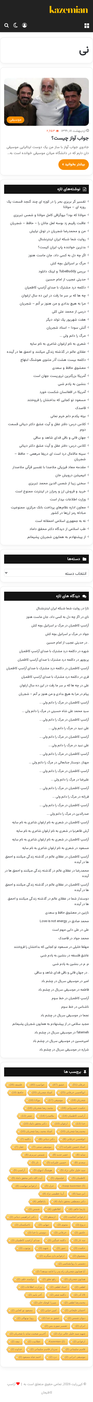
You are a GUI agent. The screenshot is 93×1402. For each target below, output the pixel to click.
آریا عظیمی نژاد (53, 1193)
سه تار (79, 1240)
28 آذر (79, 1294)
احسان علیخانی (75, 1310)
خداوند (16, 1349)
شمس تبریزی (34, 1154)
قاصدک (80, 408)
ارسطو (50, 1216)
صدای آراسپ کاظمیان (25, 1240)
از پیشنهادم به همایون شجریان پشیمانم (56, 537)
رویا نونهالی (25, 1318)
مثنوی (63, 1224)
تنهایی (44, 1224)
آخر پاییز (35, 1294)
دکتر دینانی (47, 1139)
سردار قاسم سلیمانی (43, 1349)
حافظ (18, 1092)
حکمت (79, 1248)
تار (35, 1162)
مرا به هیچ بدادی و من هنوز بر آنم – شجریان (53, 303)
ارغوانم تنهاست (26, 1185)
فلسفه (16, 1084)
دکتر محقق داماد (35, 1123)
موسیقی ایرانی (75, 1357)
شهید (43, 1248)
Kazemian (57, 1341)
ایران (80, 1325)
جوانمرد (37, 1084)
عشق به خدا (50, 1318)
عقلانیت (34, 1341)
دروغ (80, 1224)
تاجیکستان (22, 1224)
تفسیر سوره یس (56, 1325)
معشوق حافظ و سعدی (69, 368)
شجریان (78, 1100)
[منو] (86, 26)
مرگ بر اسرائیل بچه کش (68, 263)
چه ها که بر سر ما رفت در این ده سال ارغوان (53, 295)
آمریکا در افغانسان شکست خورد (63, 392)
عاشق (80, 1232)
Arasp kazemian (73, 1185)
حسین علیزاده (56, 1162)
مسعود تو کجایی (22, 1310)
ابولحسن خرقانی (74, 1139)
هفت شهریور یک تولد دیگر (66, 319)
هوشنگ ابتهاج (43, 1170)
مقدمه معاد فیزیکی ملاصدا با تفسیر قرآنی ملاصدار (49, 467)
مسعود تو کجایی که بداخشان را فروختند (56, 400)
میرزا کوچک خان (45, 1302)
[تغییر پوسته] (15, 26)
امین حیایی (49, 1310)
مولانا (34, 1100)
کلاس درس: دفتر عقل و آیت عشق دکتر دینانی (52, 445)
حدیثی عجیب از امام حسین (66, 279)
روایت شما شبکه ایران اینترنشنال (62, 239)
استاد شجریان (42, 1092)
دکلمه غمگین (57, 1240)
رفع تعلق (49, 1279)
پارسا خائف (77, 1209)
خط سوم (58, 998)
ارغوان (61, 1123)
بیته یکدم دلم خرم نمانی (68, 416)
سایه (80, 1154)
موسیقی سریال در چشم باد (60, 981)
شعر (26, 1115)
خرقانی (60, 1232)
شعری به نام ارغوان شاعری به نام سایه (58, 344)
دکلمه (25, 1139)
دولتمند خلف (25, 1279)
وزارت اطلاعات (31, 1287)
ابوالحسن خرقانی (73, 1092)
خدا (80, 1123)
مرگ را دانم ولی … (73, 336)
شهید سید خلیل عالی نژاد (69, 1333)
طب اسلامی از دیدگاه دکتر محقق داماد (57, 529)
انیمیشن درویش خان (70, 475)
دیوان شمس (76, 1318)
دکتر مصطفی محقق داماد (69, 1201)
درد (53, 1357)
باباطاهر (39, 1201)
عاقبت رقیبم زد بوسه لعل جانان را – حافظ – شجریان (48, 223)
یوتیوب (24, 1248)
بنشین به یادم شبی (72, 384)
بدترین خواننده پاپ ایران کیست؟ (62, 247)
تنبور (61, 1248)
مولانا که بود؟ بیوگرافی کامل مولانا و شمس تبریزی (49, 215)
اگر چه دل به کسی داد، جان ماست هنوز (57, 255)
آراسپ (19, 1170)
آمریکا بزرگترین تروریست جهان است (59, 376)
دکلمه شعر (58, 1294)
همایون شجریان (75, 1279)
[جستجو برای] (6, 26)
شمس (34, 1209)
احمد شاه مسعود (30, 1357)
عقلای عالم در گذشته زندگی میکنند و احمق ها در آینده (46, 352)
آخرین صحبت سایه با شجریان (28, 1333)
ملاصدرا (47, 1115)
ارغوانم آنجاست (74, 1216)
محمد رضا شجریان (40, 1108)
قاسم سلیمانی (75, 1349)
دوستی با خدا (37, 1232)
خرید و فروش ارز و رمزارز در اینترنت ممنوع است (50, 491)
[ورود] (24, 26)
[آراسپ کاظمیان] (68, 10)
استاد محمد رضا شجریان (36, 1131)
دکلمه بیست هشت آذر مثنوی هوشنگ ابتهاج (53, 360)
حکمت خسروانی (73, 1108)
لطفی (80, 1287)
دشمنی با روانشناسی (72, 1263)
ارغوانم (79, 1341)
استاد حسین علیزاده (72, 1146)
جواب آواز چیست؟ (70, 138)
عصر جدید (60, 1154)
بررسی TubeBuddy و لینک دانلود (62, 271)
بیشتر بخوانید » (73, 164)
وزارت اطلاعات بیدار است (68, 499)
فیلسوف (57, 1178)
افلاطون (54, 1209)
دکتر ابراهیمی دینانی (23, 1216)
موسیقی (56, 1100)
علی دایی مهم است (65, 930)
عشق (58, 1084)
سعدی (80, 1162)
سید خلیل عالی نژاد (72, 1170)
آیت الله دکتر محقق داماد (27, 1178)
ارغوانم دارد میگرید (52, 1255)
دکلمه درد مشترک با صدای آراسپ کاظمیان (55, 287)
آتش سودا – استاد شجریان (66, 327)
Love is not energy (53, 921)
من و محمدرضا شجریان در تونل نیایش (57, 231)
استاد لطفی (58, 1287)
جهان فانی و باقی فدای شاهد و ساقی (59, 437)
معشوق (79, 1255)
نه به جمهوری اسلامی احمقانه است (60, 521)
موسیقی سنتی (41, 1146)
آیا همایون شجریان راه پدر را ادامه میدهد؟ (60, 1271)
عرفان (79, 1084)
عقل (19, 1146)
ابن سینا (79, 1193)
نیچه (15, 1341)
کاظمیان (78, 1178)
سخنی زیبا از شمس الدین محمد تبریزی (57, 483)
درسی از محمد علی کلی (69, 311)
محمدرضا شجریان (73, 1131)
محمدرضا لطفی (75, 1302)
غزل (49, 1185)
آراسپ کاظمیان (78, 625)
